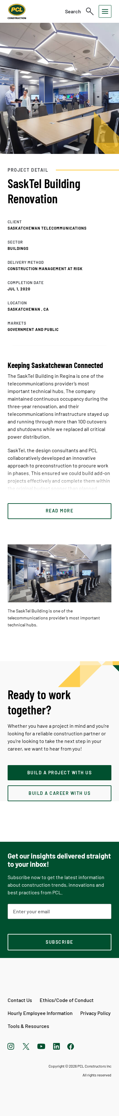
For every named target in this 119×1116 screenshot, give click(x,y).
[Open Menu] (105, 11)
